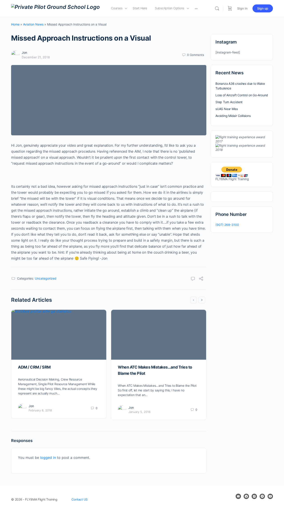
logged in (48, 457)
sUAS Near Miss (226, 109)
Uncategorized (45, 278)
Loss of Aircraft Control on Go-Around (241, 95)
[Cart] (230, 8)
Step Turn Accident (229, 102)
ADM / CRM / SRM (34, 367)
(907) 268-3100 (227, 225)
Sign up (262, 8)
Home (15, 24)
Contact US (79, 499)
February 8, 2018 (40, 410)
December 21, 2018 (36, 57)
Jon (24, 52)
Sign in (242, 8)
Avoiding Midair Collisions (233, 116)
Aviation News (33, 24)
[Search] (217, 8)
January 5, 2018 (139, 412)
